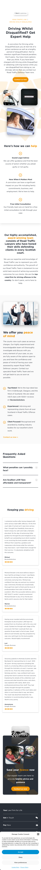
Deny (20, 857)
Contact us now (20, 79)
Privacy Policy (24, 867)
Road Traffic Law (19, 19)
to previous (21, 13)
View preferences (20, 862)
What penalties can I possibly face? (18, 469)
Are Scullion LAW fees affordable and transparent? (17, 481)
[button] (38, 834)
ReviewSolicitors (17, 400)
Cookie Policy (15, 867)
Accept (20, 852)
